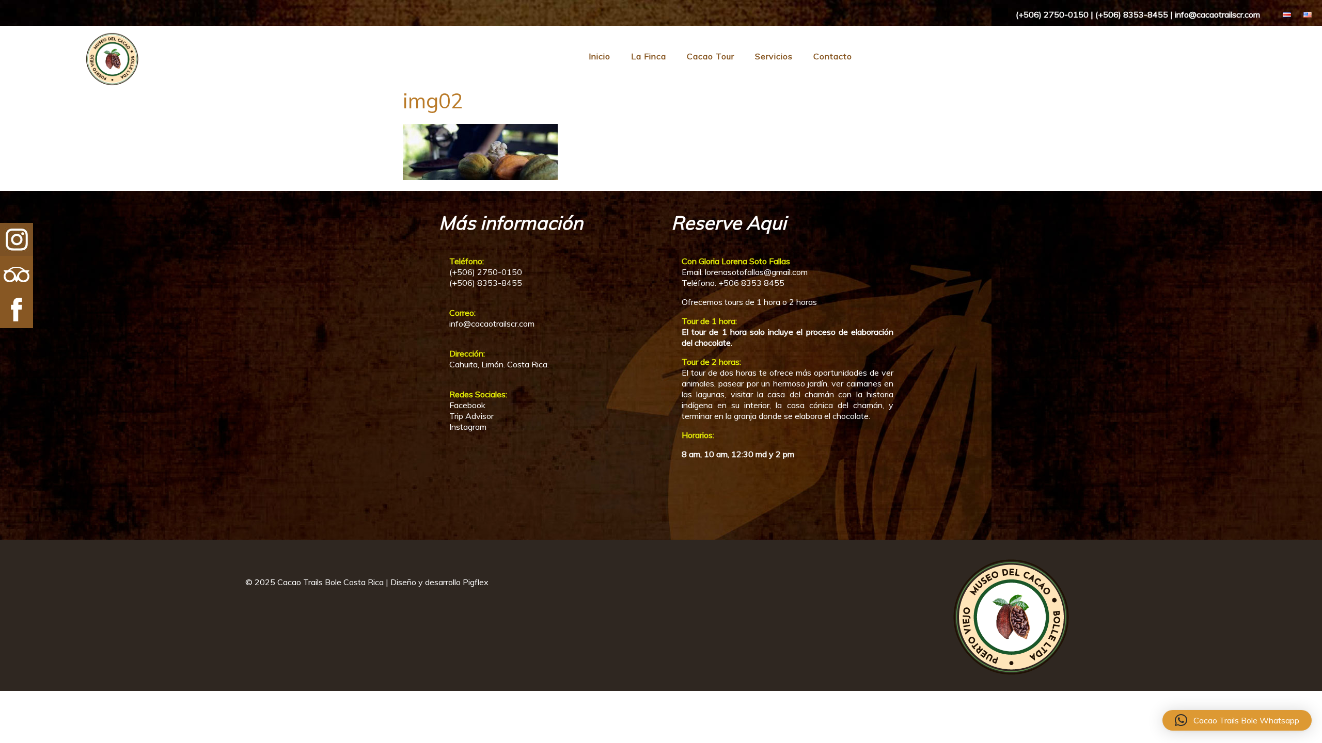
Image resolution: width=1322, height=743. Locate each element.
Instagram (467, 427)
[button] (1237, 720)
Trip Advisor (471, 416)
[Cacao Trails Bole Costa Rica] (71, 83)
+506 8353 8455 (751, 283)
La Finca (648, 56)
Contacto (832, 56)
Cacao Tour (710, 56)
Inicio (599, 56)
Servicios (774, 56)
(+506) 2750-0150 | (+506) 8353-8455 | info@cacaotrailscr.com (1138, 14)
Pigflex (476, 582)
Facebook (467, 405)
